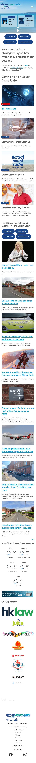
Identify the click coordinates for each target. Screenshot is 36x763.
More (32, 539)
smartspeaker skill (16, 68)
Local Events (10, 42)
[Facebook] (11, 754)
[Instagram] (25, 754)
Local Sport (24, 37)
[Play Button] (18, 30)
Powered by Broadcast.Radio (18, 727)
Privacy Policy (18, 740)
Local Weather (25, 42)
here (26, 65)
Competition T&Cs (18, 746)
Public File (18, 743)
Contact (18, 735)
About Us (18, 738)
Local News (11, 37)
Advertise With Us (18, 730)
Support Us (18, 732)
